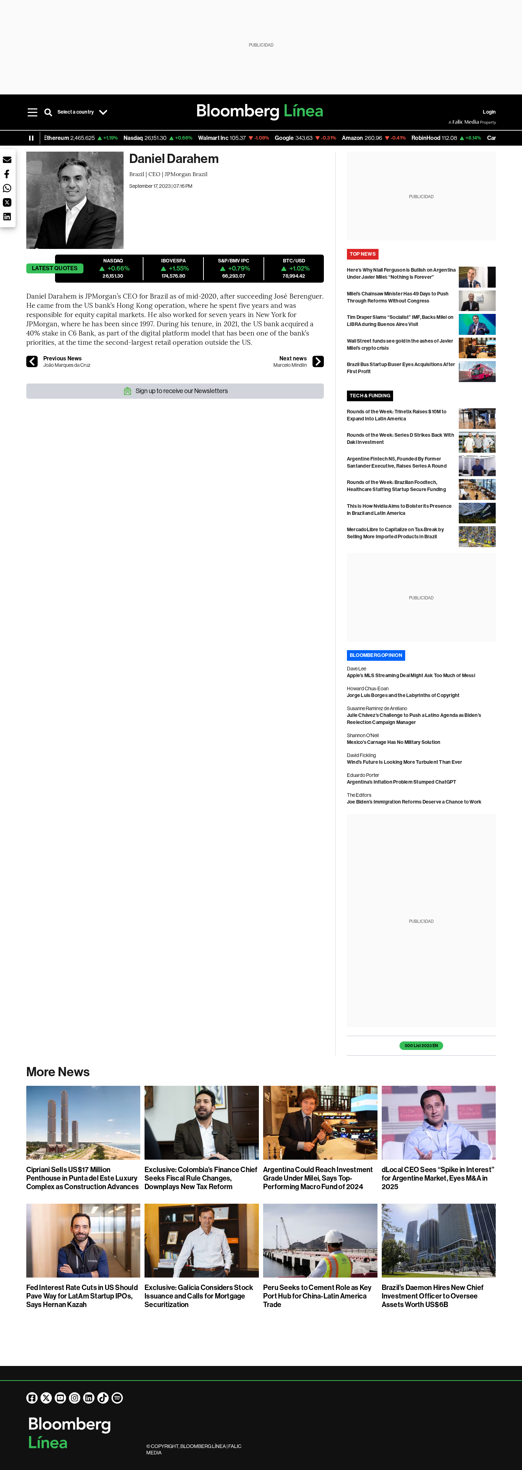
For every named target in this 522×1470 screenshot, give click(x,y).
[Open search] (48, 112)
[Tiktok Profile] (103, 1398)
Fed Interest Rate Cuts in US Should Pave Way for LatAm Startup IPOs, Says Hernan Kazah (82, 1296)
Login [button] (489, 112)
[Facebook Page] (32, 1398)
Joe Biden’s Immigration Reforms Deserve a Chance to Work (414, 802)
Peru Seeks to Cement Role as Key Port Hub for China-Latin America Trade (317, 1296)
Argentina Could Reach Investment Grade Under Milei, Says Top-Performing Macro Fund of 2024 (318, 1178)
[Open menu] (32, 112)
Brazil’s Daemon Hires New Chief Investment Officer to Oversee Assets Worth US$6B (433, 1296)
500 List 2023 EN (421, 1045)
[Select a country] (103, 112)
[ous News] (32, 361)
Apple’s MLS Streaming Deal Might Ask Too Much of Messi (411, 676)
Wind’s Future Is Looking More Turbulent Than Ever (404, 762)
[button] (7, 159)
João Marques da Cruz (67, 365)
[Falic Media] (453, 122)
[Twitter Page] (46, 1398)
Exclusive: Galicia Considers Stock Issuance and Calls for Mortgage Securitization (199, 1296)
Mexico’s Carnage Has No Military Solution (394, 742)
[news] (318, 361)
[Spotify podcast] (117, 1398)
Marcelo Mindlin (290, 365)
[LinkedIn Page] (88, 1398)
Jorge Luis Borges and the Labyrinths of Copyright (403, 695)
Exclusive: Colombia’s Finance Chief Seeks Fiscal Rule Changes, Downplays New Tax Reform (201, 1178)
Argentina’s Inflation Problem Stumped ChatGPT (402, 782)
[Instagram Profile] (74, 1398)
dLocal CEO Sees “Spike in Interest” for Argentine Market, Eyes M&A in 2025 (438, 1178)
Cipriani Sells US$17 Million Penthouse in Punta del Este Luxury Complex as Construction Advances (82, 1178)
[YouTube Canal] (60, 1398)
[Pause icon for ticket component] (31, 138)
